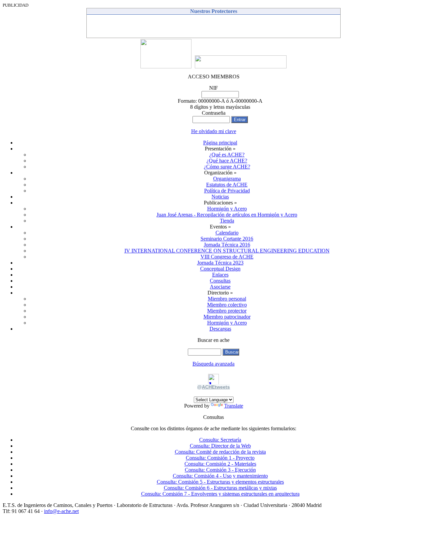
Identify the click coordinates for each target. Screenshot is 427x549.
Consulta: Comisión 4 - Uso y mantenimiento (220, 476)
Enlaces (220, 275)
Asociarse (220, 287)
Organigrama (227, 178)
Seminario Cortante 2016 (226, 238)
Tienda (227, 220)
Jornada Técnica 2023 (220, 262)
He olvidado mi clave (213, 131)
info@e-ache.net (61, 511)
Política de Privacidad (227, 190)
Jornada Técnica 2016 (227, 244)
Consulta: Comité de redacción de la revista (220, 452)
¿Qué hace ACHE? (226, 160)
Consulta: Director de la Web (220, 446)
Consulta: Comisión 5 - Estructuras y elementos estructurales (220, 482)
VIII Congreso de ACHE (227, 256)
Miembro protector (227, 311)
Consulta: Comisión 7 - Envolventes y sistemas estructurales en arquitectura (220, 494)
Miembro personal (227, 299)
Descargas (220, 329)
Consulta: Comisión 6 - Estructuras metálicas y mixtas (220, 488)
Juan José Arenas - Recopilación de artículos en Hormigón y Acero (226, 214)
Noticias (220, 196)
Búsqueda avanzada (213, 364)
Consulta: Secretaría (220, 440)
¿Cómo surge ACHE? (227, 166)
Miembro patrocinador (227, 317)
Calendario (227, 232)
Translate (233, 406)
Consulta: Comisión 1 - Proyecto (220, 458)
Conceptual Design (220, 268)
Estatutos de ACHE (227, 184)
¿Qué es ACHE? (227, 154)
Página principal (220, 142)
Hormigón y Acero (227, 208)
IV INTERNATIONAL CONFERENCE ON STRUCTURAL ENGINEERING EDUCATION (227, 250)
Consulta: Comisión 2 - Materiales (220, 464)
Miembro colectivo (227, 305)
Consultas (220, 281)
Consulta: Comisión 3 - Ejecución (220, 470)
